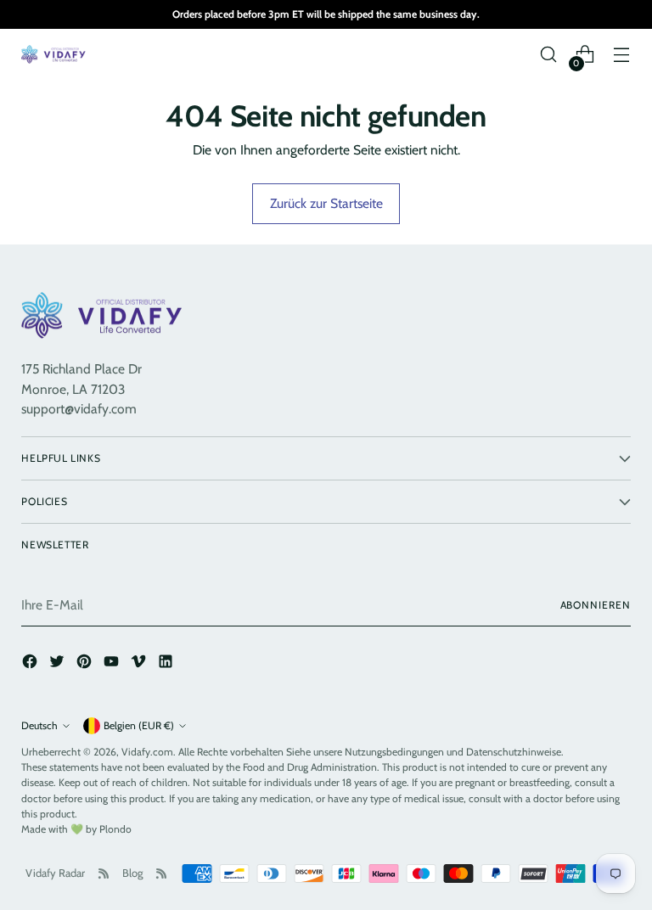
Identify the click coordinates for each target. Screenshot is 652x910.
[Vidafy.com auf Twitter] (58, 664)
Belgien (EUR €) (139, 725)
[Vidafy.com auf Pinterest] (86, 664)
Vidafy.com (147, 751)
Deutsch (39, 725)
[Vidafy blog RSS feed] (161, 873)
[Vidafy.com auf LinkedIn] (167, 664)
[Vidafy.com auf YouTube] (113, 664)
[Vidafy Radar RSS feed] (103, 873)
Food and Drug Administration (310, 767)
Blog (132, 872)
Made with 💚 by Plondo (76, 829)
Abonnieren (595, 604)
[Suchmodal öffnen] (548, 54)
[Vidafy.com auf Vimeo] (140, 664)
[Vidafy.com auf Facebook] (31, 664)
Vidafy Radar (55, 872)
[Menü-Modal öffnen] (621, 54)
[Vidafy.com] (55, 54)
